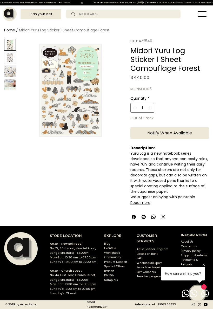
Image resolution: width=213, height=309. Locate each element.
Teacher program (149, 276)
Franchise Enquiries (151, 267)
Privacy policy (191, 251)
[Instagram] (193, 304)
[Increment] (150, 107)
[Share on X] (163, 217)
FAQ (139, 258)
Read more (140, 202)
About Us (187, 242)
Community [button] (112, 257)
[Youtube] (205, 304)
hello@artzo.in (97, 307)
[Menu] (202, 14)
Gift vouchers (146, 272)
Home (9, 30)
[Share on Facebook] (134, 217)
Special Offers (114, 266)
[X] (199, 304)
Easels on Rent (147, 254)
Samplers (111, 280)
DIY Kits (109, 275)
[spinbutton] (142, 107)
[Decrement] (134, 107)
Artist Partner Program (152, 249)
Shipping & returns (194, 255)
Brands (109, 271)
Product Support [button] (115, 262)
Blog (107, 244)
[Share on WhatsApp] (153, 217)
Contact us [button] (189, 246)
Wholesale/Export (149, 263)
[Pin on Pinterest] (144, 217)
